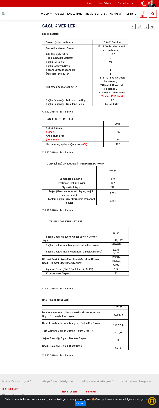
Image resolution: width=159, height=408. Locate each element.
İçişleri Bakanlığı (105, 3)
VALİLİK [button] (45, 14)
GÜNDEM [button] (115, 14)
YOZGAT (59, 14)
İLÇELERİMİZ (75, 14)
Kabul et (80, 403)
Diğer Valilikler (124, 3)
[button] (146, 26)
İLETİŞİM (131, 14)
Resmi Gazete (69, 391)
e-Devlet (88, 3)
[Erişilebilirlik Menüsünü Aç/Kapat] (152, 401)
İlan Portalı (91, 391)
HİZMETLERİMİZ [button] (95, 14)
